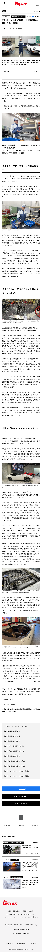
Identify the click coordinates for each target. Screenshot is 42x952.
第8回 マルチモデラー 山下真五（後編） (17, 776)
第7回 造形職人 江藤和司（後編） (15, 766)
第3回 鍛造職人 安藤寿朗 (12, 741)
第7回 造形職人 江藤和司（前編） (15, 761)
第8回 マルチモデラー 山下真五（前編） (17, 771)
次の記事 (8, 825)
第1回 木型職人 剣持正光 (12, 731)
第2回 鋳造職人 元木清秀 (12, 736)
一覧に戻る (21, 825)
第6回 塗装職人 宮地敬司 (12, 756)
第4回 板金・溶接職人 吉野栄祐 (14, 746)
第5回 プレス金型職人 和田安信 (14, 751)
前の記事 (34, 825)
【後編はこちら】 (8, 699)
